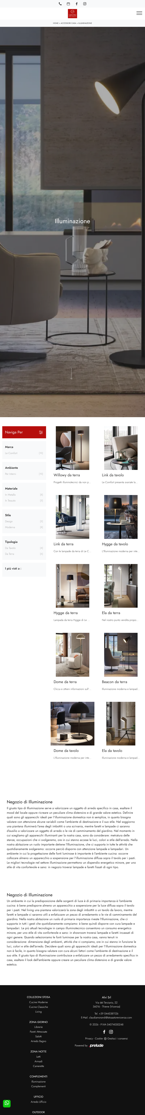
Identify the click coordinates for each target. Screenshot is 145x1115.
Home (56, 23)
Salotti (38, 1036)
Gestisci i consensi (117, 1039)
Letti (38, 1057)
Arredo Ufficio (38, 1102)
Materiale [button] (11, 489)
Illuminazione (85, 23)
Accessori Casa (68, 23)
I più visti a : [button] (13, 568)
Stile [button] (8, 515)
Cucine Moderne (38, 1002)
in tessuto (10, 501)
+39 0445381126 (108, 1014)
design (9, 521)
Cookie (99, 1039)
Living (38, 1012)
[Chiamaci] (60, 4)
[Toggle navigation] (139, 13)
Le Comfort (11, 453)
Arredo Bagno (38, 1041)
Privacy (89, 1039)
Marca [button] (9, 447)
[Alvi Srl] (72, 13)
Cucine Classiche (38, 1007)
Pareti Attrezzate (38, 1032)
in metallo (10, 495)
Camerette (38, 1066)
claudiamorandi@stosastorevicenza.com (110, 1018)
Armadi (38, 1061)
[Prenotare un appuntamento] (68, 4)
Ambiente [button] (11, 468)
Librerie (38, 1027)
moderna (10, 527)
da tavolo (10, 548)
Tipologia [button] (11, 542)
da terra (9, 554)
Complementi (38, 1086)
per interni (10, 474)
